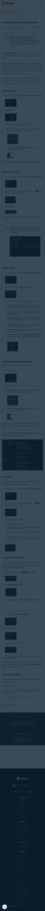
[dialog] (22, 455)
